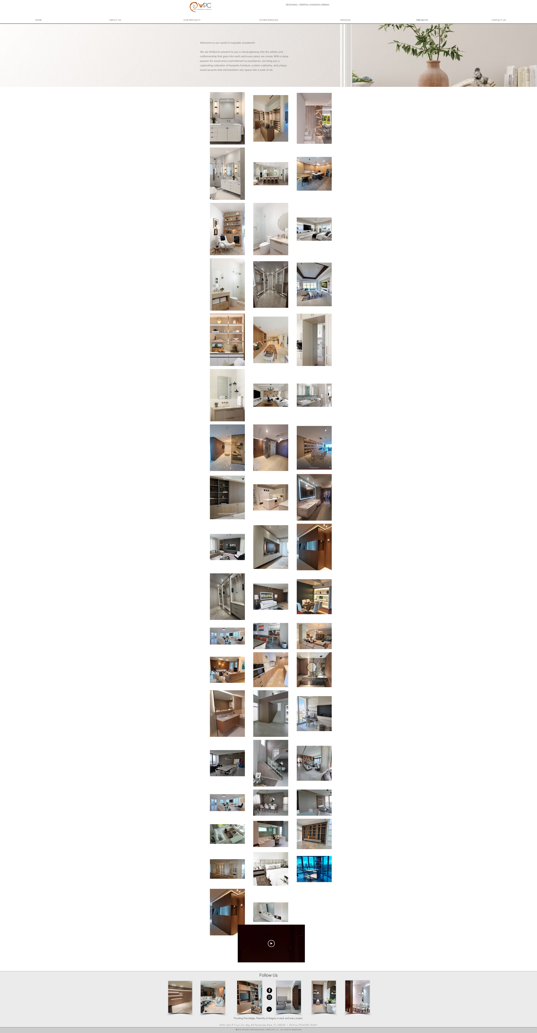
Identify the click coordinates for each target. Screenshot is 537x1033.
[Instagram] (269, 997)
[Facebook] (269, 990)
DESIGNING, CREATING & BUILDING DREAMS (307, 4)
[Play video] (271, 943)
